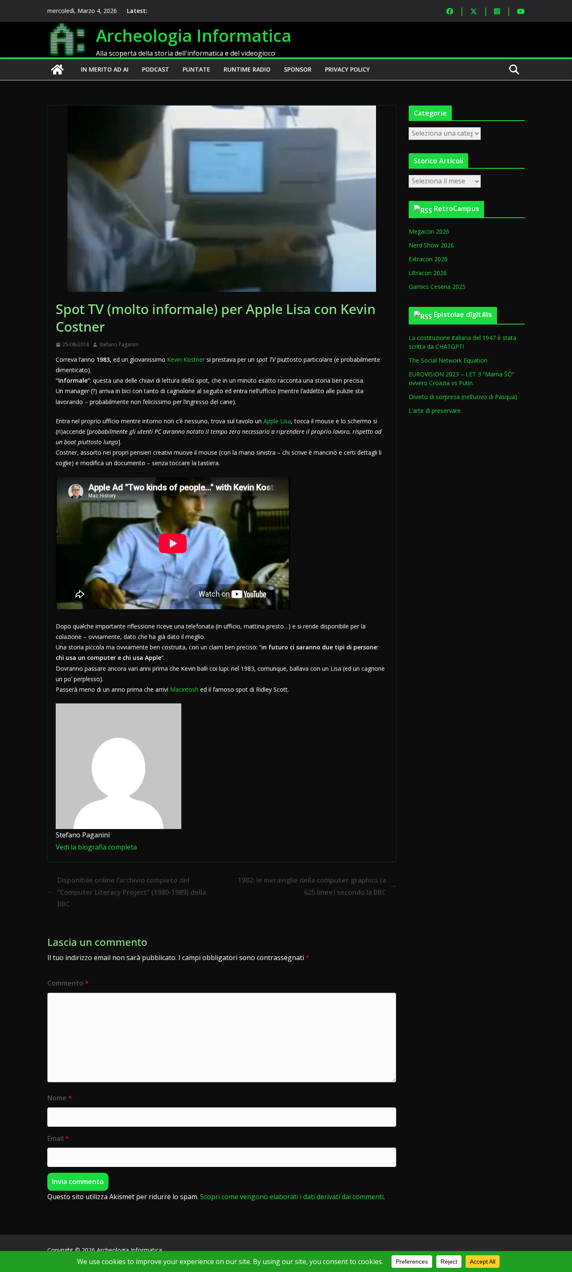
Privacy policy (347, 69)
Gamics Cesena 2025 (437, 287)
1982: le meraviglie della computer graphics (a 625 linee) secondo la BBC (312, 886)
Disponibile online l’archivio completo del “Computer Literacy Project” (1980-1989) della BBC (131, 892)
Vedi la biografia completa (96, 847)
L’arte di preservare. (435, 411)
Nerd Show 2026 (431, 245)
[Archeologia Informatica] (57, 69)
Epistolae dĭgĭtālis (463, 314)
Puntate (196, 69)
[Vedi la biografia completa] (142, 847)
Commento (68, 983)
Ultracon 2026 (428, 273)
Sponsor (298, 69)
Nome (59, 1097)
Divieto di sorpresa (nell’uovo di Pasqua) (463, 397)
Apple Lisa (277, 421)
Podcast (155, 69)
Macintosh (184, 689)
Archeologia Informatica (193, 35)
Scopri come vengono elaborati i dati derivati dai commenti (292, 1196)
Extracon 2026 (428, 259)
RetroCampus (456, 208)
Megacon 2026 (429, 231)
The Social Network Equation (448, 360)
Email (58, 1138)
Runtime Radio (247, 69)
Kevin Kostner (186, 359)
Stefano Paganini (119, 344)
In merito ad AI (105, 69)
